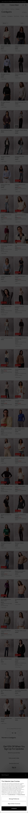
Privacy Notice (21, 794)
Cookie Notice (11, 794)
